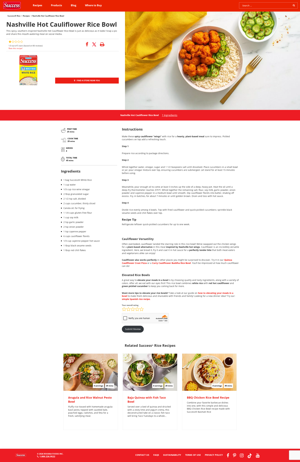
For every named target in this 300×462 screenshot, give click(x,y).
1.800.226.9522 (47, 456)
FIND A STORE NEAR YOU (88, 80)
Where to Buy (93, 5)
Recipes (37, 5)
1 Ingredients (169, 115)
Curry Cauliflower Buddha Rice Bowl (171, 263)
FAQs (156, 454)
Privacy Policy (214, 454)
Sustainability (172, 454)
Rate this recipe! (15, 48)
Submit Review (133, 329)
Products (56, 5)
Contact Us (142, 454)
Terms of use (193, 454)
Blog (73, 5)
